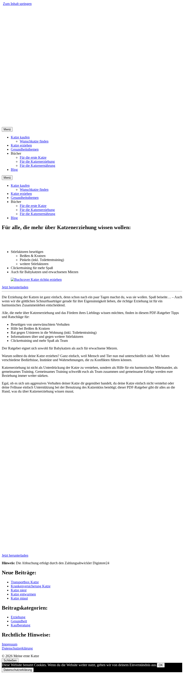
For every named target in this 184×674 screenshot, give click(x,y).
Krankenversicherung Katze (30, 586)
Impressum (9, 644)
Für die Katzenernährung (37, 165)
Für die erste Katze (33, 157)
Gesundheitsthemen (25, 149)
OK (161, 665)
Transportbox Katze (25, 582)
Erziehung (18, 617)
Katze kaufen (20, 137)
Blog (14, 169)
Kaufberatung (20, 625)
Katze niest (18, 590)
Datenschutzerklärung (17, 648)
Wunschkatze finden (34, 141)
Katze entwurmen (23, 594)
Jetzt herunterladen (15, 287)
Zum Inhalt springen (17, 4)
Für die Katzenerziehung (37, 161)
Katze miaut (19, 598)
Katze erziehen (21, 145)
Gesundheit (19, 621)
